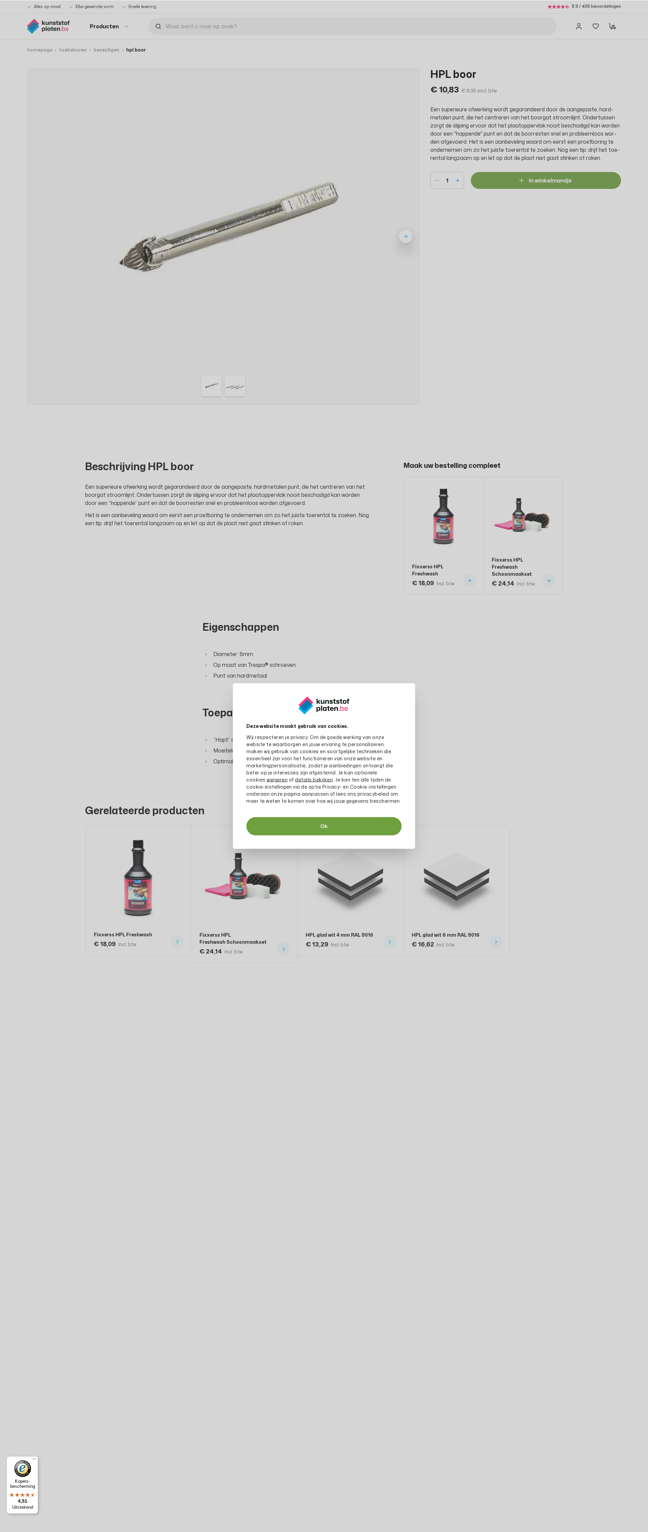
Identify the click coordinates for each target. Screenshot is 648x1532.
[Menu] (34, 1460)
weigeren (277, 779)
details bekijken (314, 779)
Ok (324, 826)
